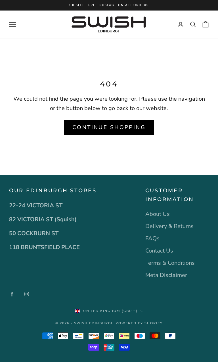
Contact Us (159, 251)
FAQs (152, 238)
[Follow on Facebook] (12, 294)
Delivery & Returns (169, 226)
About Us (157, 214)
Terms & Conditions (170, 263)
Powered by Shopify (139, 323)
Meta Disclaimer (166, 275)
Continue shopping (109, 127)
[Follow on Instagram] (27, 294)
